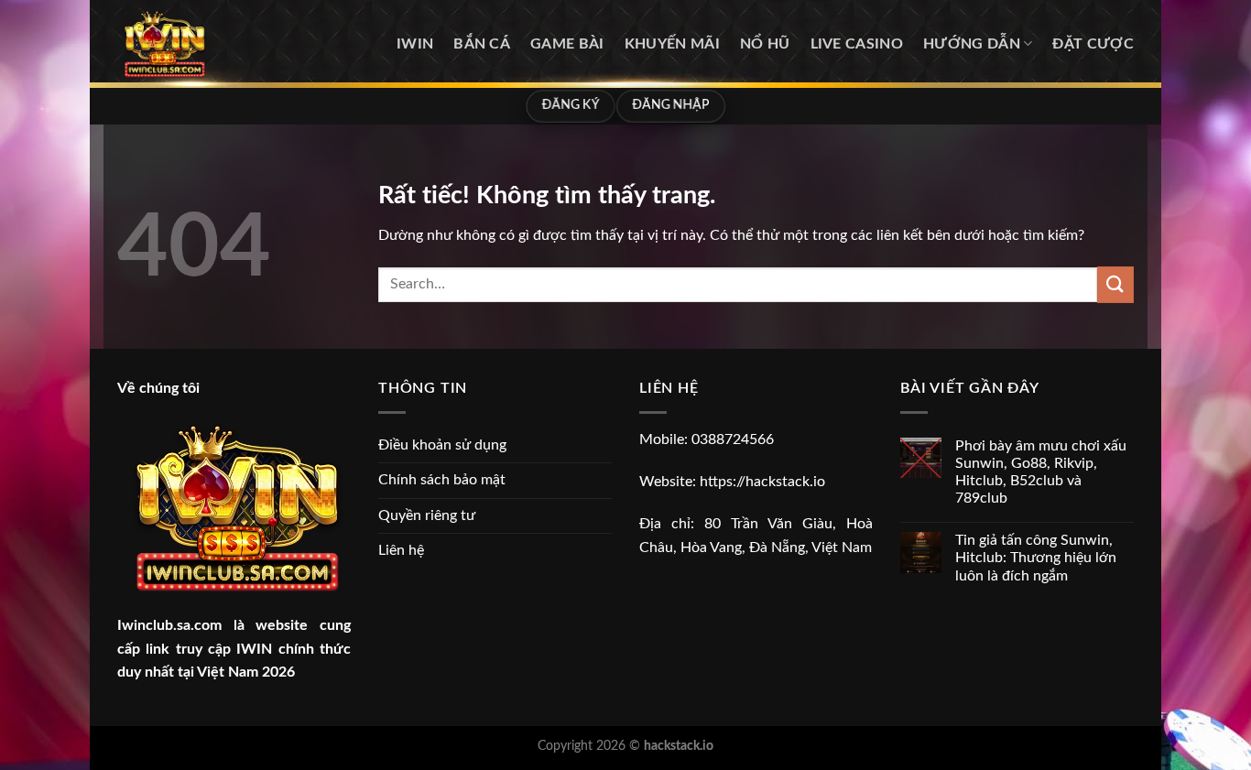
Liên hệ (401, 550)
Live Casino (857, 44)
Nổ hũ (765, 44)
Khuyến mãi (672, 44)
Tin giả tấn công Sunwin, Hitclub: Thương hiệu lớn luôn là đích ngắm (1035, 557)
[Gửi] (1115, 284)
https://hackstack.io (762, 481)
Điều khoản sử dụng (442, 445)
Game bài (567, 44)
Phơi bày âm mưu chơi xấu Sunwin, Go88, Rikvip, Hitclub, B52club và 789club (1040, 472)
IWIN (415, 44)
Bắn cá (481, 44)
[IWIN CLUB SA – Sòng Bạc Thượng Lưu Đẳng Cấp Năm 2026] (209, 44)
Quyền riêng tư (426, 515)
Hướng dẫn (971, 44)
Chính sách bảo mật (442, 479)
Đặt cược (1093, 44)
